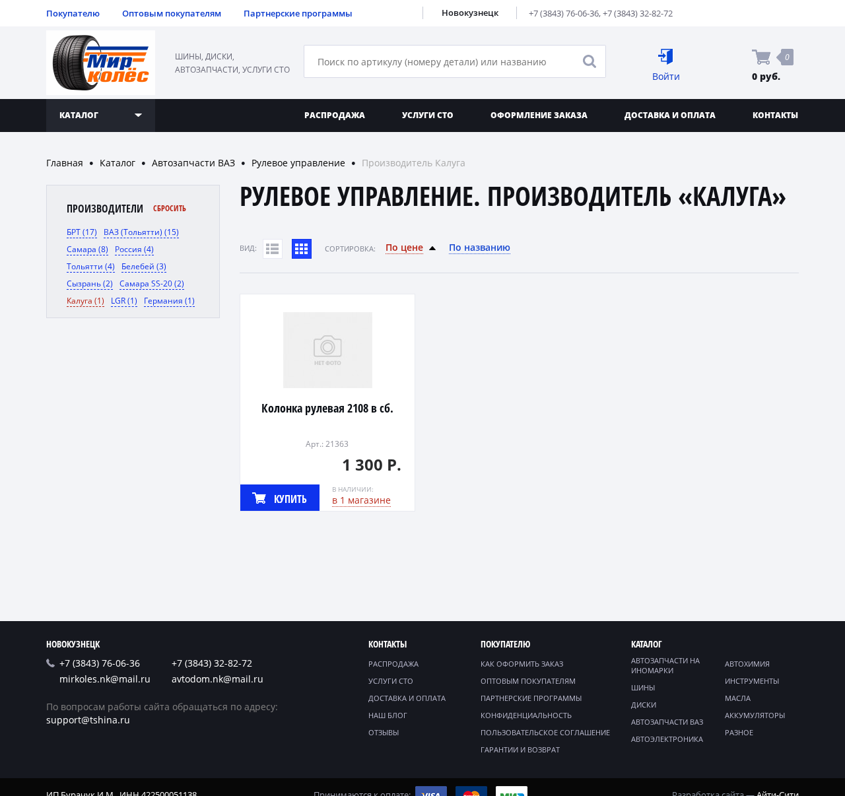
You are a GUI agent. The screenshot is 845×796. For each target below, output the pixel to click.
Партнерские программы (298, 13)
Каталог (117, 162)
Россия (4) (134, 249)
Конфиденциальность (526, 715)
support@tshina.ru (88, 719)
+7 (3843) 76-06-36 (564, 13)
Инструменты (752, 681)
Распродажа (334, 115)
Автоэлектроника (667, 739)
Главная (64, 162)
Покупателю (73, 13)
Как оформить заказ (522, 664)
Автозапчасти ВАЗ (193, 162)
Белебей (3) (143, 266)
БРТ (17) (82, 232)
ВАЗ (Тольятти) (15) (141, 232)
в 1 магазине (361, 500)
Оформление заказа (539, 115)
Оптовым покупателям (171, 13)
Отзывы (383, 732)
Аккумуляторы (755, 715)
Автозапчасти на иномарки (665, 665)
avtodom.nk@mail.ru (217, 679)
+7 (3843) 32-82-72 (638, 13)
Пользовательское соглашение (545, 732)
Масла (738, 698)
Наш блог (387, 715)
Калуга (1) (85, 300)
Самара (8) (87, 249)
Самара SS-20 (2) (151, 283)
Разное (739, 732)
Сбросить (169, 208)
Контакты (775, 115)
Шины (643, 687)
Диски (643, 705)
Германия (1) (169, 300)
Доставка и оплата (670, 115)
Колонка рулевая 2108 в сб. (327, 408)
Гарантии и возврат (520, 749)
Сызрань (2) (90, 283)
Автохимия (747, 664)
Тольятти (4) (91, 266)
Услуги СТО (428, 115)
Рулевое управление (298, 162)
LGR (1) (124, 300)
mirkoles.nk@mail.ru (105, 679)
